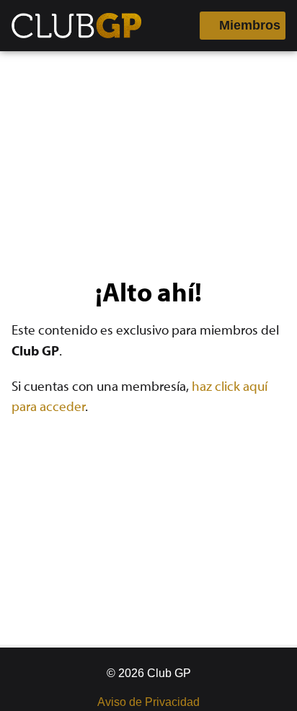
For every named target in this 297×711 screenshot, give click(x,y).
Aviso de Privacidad (148, 702)
